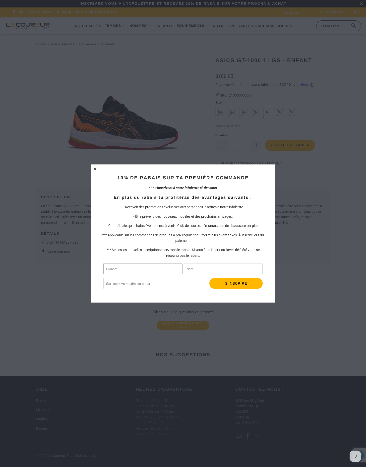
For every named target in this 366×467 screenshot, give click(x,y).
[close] (95, 168)
